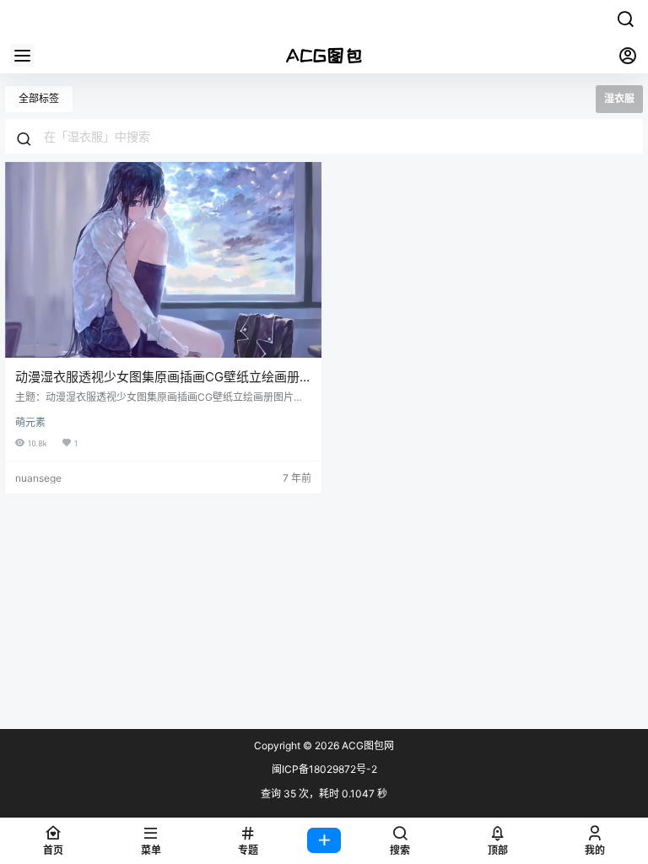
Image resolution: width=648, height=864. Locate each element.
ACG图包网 (366, 745)
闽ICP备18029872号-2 (324, 769)
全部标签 (39, 98)
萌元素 (30, 422)
